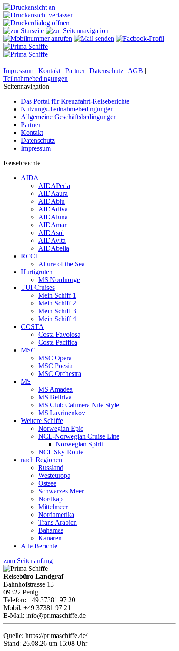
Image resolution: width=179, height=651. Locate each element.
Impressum (18, 70)
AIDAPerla (54, 185)
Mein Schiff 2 (57, 303)
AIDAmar (52, 224)
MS (26, 381)
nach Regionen (41, 459)
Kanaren (50, 538)
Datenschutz (106, 70)
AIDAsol (51, 232)
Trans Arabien (57, 522)
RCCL (30, 256)
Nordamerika (56, 514)
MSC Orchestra (59, 373)
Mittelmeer (53, 506)
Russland (50, 467)
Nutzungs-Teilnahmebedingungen (67, 109)
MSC (28, 350)
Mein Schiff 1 (57, 295)
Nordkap (50, 499)
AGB (135, 70)
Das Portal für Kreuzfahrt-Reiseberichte (75, 101)
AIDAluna (53, 217)
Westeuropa (54, 475)
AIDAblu (51, 201)
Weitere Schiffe (42, 420)
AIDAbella (53, 248)
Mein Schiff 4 (57, 318)
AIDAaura (53, 193)
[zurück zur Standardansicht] (38, 15)
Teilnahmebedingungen (35, 78)
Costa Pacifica (57, 342)
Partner (75, 70)
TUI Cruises (38, 287)
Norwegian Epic (60, 428)
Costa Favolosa (59, 334)
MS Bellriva (55, 397)
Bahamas (50, 530)
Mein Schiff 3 (57, 311)
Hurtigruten (37, 271)
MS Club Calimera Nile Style (78, 405)
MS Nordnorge (59, 279)
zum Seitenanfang (28, 560)
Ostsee (47, 483)
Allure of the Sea (61, 264)
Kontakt (49, 70)
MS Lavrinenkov (61, 412)
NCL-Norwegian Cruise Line (78, 436)
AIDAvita (52, 240)
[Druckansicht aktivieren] (29, 7)
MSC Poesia (55, 365)
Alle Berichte (39, 546)
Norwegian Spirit (79, 444)
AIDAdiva (53, 209)
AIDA (30, 177)
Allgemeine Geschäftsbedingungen (69, 117)
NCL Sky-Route (60, 452)
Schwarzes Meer (61, 491)
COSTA (32, 326)
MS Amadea (55, 389)
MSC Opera (55, 358)
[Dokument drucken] (36, 23)
